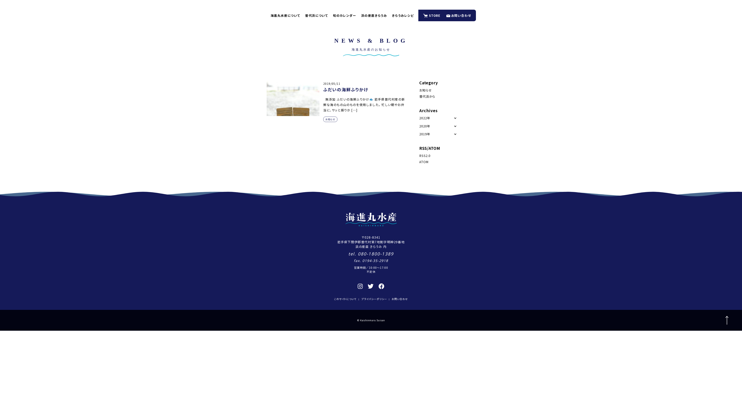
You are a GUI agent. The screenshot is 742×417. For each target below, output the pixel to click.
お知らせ (330, 119)
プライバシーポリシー (374, 299)
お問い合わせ (461, 15)
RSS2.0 (425, 155)
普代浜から (427, 96)
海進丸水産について (285, 15)
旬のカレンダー (344, 15)
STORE (435, 15)
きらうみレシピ (403, 15)
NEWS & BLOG (371, 40)
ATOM (424, 161)
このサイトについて (345, 299)
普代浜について (316, 15)
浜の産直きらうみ (374, 15)
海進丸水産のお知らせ (371, 49)
